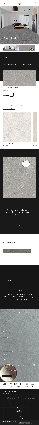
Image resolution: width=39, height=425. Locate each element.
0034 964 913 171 (19, 415)
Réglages (33, 422)
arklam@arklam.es (19, 416)
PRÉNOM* (4, 321)
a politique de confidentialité (15, 401)
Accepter (21, 422)
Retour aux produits (8, 35)
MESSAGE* (4, 359)
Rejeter (28, 422)
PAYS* (4, 340)
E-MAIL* (4, 331)
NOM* (4, 326)
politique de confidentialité (13, 370)
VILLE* (4, 345)
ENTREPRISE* (5, 354)
